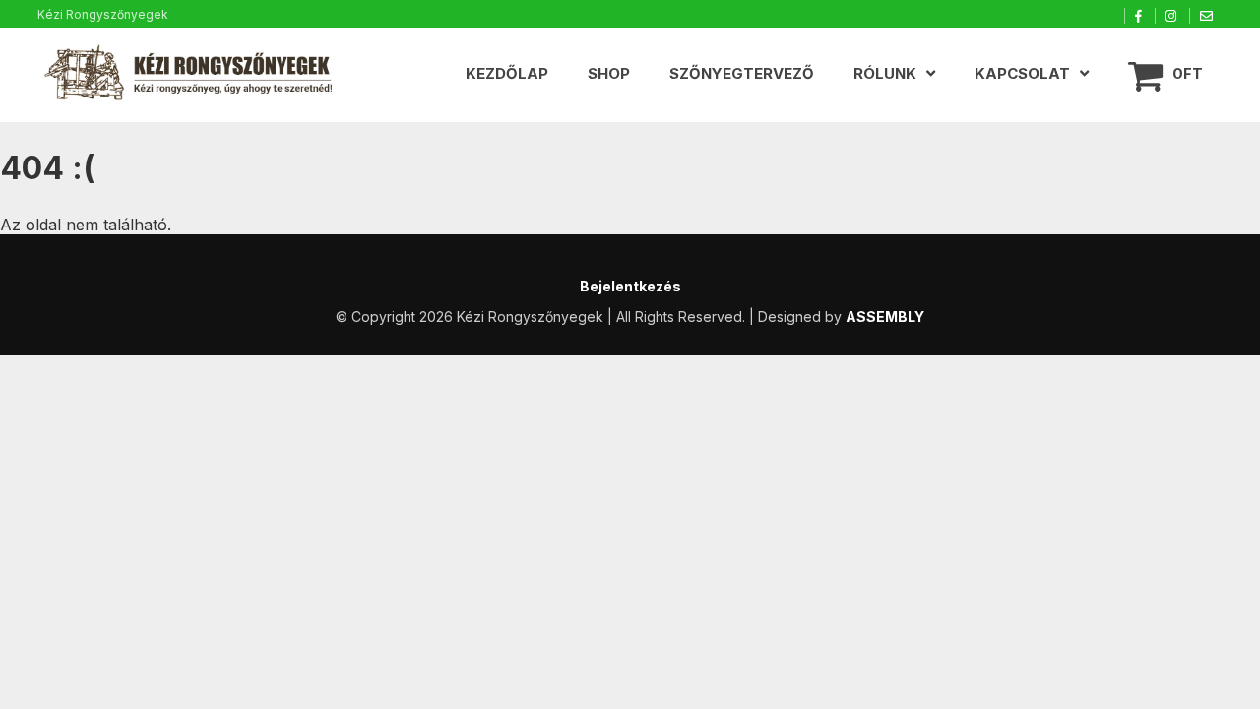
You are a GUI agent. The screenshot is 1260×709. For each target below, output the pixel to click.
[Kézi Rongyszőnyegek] (190, 75)
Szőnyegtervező (741, 73)
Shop (609, 73)
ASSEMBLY (885, 316)
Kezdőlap (507, 73)
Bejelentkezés (630, 286)
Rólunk (884, 73)
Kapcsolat (1022, 73)
